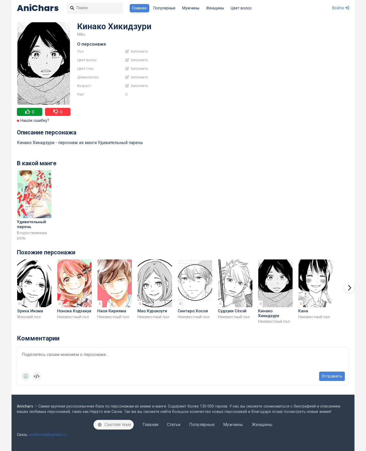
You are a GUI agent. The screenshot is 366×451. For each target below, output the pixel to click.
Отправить (332, 376)
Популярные (164, 8)
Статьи (173, 424)
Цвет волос (241, 8)
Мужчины (190, 8)
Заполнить (139, 51)
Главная (139, 8)
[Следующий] (349, 287)
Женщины (215, 8)
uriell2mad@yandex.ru (48, 434)
